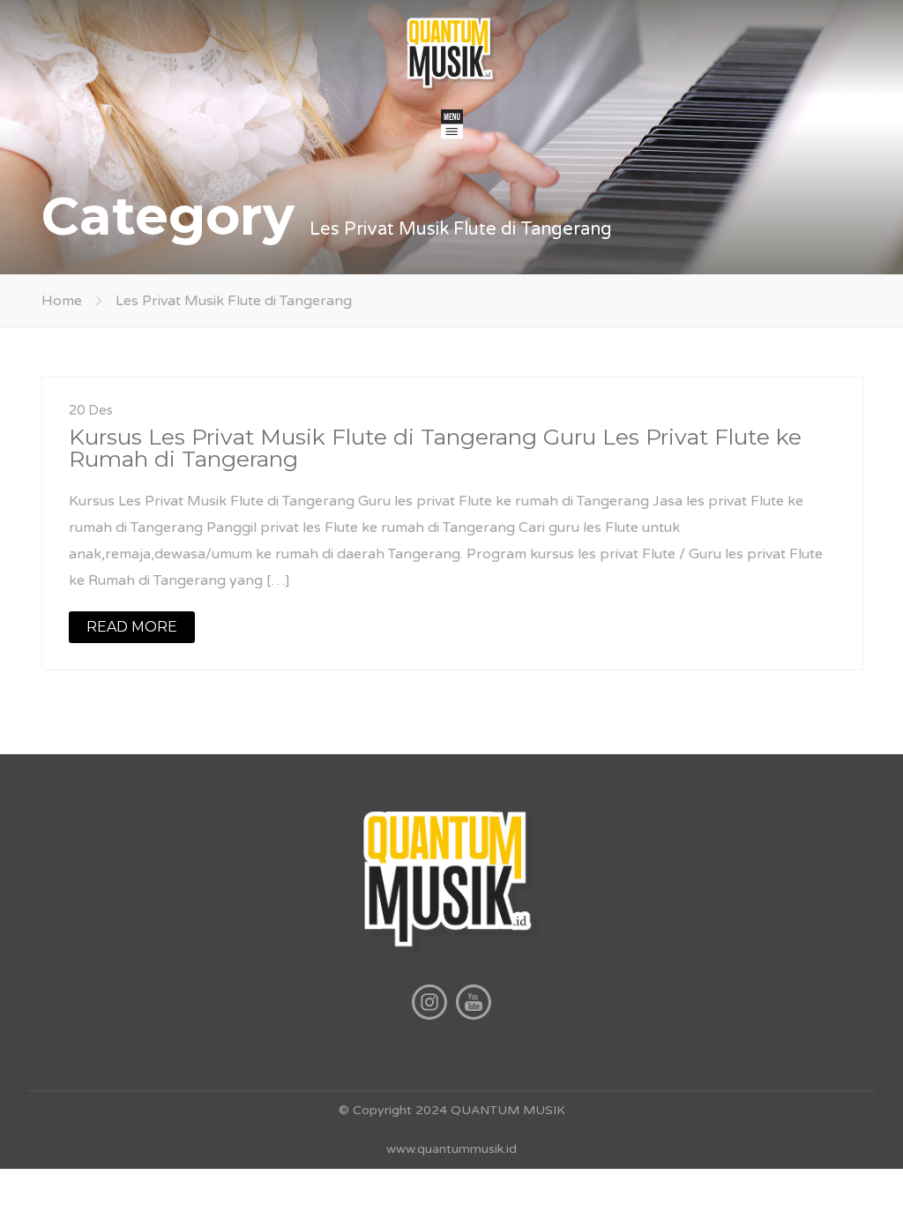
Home (61, 301)
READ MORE (131, 626)
